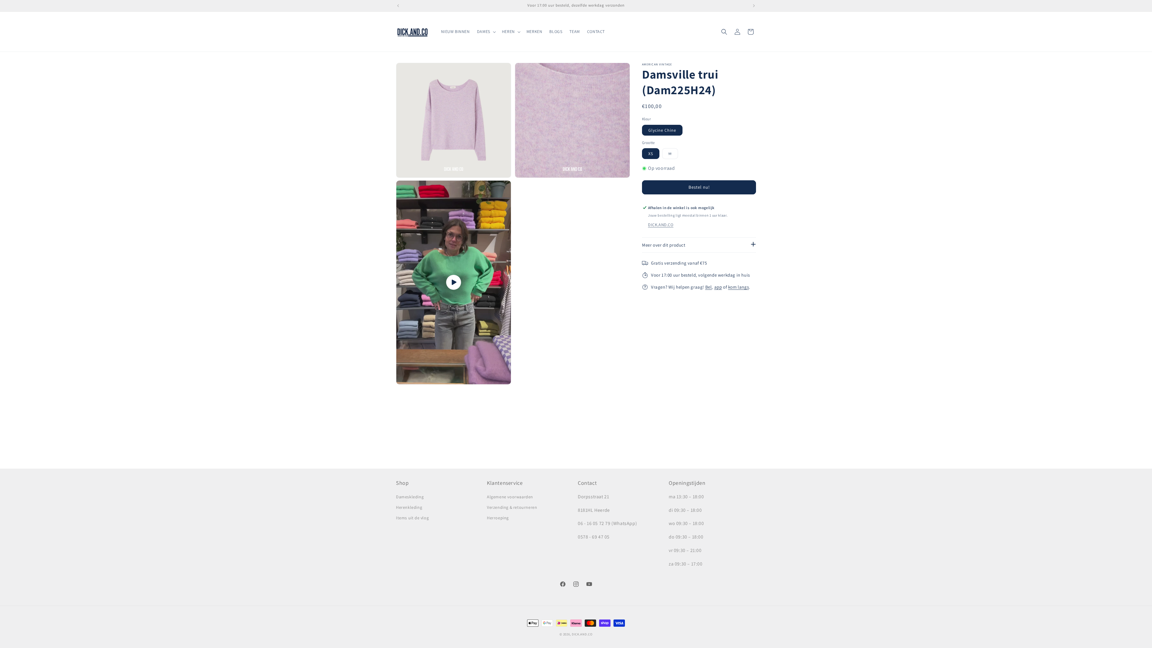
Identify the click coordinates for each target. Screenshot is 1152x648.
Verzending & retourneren (512, 507)
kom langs (738, 287)
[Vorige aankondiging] (398, 5)
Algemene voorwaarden (510, 497)
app (718, 287)
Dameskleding (410, 497)
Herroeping (498, 517)
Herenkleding (409, 507)
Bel (708, 287)
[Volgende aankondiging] (753, 5)
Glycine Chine (662, 130)
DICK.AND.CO (661, 224)
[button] (485, 31)
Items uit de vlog (412, 517)
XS (650, 153)
